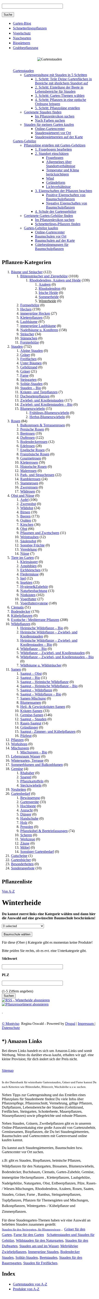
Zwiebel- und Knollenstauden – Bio (46, 404)
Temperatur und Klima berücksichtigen (62, 172)
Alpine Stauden (31, 351)
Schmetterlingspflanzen (30, 28)
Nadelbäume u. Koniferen (39, 330)
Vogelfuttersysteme (34, 603)
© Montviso (10, 1024)
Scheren (26, 835)
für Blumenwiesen (49, 1229)
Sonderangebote (23, 868)
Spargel (25, 777)
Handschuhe (29, 818)
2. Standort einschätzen (52, 153)
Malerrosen (28, 471)
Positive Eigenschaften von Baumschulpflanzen (65, 197)
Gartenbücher (21, 860)
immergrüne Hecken (35, 313)
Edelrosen (27, 446)
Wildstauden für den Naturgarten (39, 1240)
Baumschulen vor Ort (50, 236)
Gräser (25, 355)
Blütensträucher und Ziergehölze (44, 276)
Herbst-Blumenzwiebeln (47, 417)
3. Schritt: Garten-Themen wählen (59, 96)
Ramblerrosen (30, 479)
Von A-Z (8, 891)
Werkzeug (27, 839)
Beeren (25, 516)
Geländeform (55, 182)
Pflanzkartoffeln (32, 781)
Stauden (17, 346)
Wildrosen (27, 491)
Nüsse (24, 553)
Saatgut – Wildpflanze (36, 690)
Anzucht (26, 810)
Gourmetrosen (30, 458)
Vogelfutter (28, 599)
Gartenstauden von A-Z (30, 1284)
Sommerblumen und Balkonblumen (37, 765)
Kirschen (26, 524)
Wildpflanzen (20, 624)
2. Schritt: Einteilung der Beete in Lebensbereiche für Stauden (59, 89)
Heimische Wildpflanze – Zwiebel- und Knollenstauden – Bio (48, 642)
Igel (23, 578)
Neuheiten (18, 789)
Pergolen (26, 827)
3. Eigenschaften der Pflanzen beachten (63, 191)
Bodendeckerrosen (33, 442)
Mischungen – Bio (33, 752)
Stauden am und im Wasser (38, 1246)
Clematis (17, 607)
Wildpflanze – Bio (33, 649)
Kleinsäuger (29, 562)
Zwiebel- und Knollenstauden (42, 400)
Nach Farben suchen (50, 120)
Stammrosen (29, 483)
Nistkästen (27, 595)
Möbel (25, 847)
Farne (24, 375)
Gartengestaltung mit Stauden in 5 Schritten (55, 75)
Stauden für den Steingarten (19, 1229)
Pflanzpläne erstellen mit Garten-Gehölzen (54, 145)
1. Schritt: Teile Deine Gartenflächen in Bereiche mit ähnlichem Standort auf (63, 81)
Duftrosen (27, 438)
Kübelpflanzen (21, 616)
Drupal (70, 1024)
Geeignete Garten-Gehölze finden (48, 216)
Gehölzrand (28, 367)
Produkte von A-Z (26, 1289)
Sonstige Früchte (32, 545)
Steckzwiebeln (30, 785)
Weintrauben (29, 537)
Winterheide (47, 301)
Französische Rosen (34, 454)
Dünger (25, 814)
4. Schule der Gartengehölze (55, 211)
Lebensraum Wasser (25, 756)
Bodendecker (20, 611)
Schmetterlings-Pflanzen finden (57, 224)
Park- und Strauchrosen (37, 475)
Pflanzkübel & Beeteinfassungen (44, 831)
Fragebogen (54, 158)
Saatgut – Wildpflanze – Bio (40, 694)
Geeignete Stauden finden (42, 112)
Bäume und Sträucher (27, 272)
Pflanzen (17, 740)
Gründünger (29, 727)
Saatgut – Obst (31, 673)
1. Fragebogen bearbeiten (53, 149)
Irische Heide (48, 293)
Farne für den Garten (29, 1235)
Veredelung (28, 549)
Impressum (86, 1024)
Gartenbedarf (20, 794)
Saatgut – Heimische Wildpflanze (44, 682)
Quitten (25, 520)
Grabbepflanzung (25, 48)
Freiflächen (28, 359)
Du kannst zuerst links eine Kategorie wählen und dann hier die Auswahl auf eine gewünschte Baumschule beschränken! (49, 916)
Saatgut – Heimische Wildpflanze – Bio (49, 686)
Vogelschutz (22, 33)
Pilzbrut (26, 736)
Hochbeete (28, 806)
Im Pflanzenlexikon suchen (54, 116)
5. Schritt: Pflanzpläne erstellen (57, 108)
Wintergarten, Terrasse (27, 760)
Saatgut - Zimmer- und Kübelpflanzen (48, 731)
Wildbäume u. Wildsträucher (40, 665)
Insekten (26, 582)
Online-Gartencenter (50, 129)
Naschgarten (22, 38)
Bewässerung (30, 798)
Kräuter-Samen (31, 711)
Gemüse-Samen (31, 715)
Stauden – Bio (30, 388)
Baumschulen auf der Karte (55, 240)
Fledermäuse (29, 574)
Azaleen (45, 284)
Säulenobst (28, 541)
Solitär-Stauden (31, 384)
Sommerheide (49, 297)
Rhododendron (50, 288)
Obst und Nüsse (22, 495)
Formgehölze (29, 305)
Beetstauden (48, 1257)
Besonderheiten (22, 864)
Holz (23, 823)
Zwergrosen (29, 487)
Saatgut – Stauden (33, 719)
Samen (16, 669)
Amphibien (28, 566)
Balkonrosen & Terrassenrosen (42, 425)
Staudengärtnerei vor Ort (53, 133)
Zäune (24, 843)
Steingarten (28, 380)
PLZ (5, 975)
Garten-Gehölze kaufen (41, 228)
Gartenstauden (23, 71)
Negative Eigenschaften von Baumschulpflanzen (66, 205)
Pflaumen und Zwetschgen (39, 533)
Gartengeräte (29, 802)
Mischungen (20, 748)
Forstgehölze (29, 342)
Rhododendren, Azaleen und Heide (55, 280)
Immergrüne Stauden (43, 1252)
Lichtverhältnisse (58, 187)
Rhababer (27, 773)
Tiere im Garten (22, 558)
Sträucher (27, 334)
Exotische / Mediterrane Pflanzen (35, 620)
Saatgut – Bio (30, 678)
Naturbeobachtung (33, 591)
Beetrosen (27, 433)
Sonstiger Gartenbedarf (37, 852)
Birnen (25, 512)
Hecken (26, 309)
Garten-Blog (22, 23)
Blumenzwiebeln (32, 409)
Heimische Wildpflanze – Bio (41, 628)
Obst (23, 529)
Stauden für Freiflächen (40, 1263)
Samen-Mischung (33, 698)
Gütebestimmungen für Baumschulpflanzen (51, 247)
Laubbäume (29, 322)
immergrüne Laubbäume (38, 326)
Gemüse (17, 769)
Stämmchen (28, 338)
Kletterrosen (29, 462)
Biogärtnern (21, 43)
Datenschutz (11, 1028)
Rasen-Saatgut (30, 723)
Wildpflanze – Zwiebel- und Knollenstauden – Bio (57, 657)
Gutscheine (19, 856)
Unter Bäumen (31, 363)
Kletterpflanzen (31, 317)
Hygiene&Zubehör (34, 587)
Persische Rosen (32, 429)
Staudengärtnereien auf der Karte (59, 137)
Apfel (24, 500)
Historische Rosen (33, 466)
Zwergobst (28, 504)
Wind (50, 178)
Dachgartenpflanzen (35, 396)
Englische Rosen (32, 450)
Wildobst (26, 508)
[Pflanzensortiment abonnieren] (25, 1004)
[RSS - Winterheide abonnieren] (26, 1000)
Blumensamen (30, 702)
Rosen (15, 421)
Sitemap (8, 1070)
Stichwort (9, 958)
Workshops (19, 744)
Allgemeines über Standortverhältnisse (60, 164)
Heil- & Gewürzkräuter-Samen (42, 707)
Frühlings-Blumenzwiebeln (49, 413)
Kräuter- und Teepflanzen (39, 392)
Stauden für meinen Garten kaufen (49, 124)
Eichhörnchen (30, 570)
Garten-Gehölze (24, 141)
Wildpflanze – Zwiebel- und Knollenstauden (52, 653)
